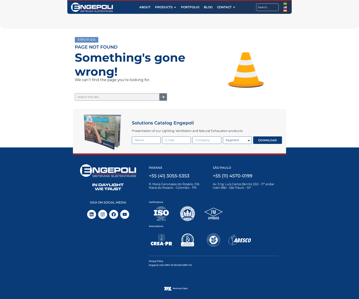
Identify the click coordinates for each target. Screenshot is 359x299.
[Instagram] (102, 214)
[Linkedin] (91, 214)
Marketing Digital (180, 288)
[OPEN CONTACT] (234, 7)
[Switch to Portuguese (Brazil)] (285, 3)
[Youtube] (124, 214)
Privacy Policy (156, 261)
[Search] (163, 97)
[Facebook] (113, 214)
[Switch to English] (285, 7)
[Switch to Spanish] (285, 10)
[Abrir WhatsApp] (349, 289)
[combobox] (267, 7)
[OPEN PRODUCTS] (175, 7)
